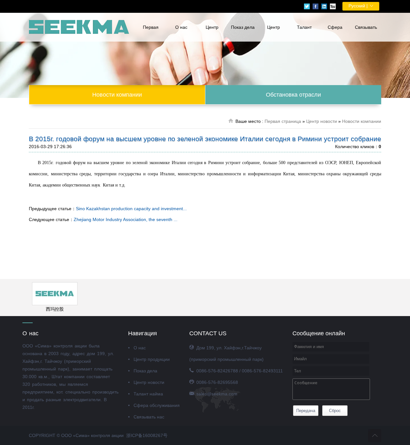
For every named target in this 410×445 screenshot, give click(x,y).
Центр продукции (212, 33)
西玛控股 (55, 309)
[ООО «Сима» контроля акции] (79, 27)
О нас (181, 27)
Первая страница (150, 33)
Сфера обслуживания (335, 33)
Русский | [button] (358, 5)
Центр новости (273, 33)
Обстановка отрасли (293, 94)
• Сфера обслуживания (154, 405)
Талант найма (304, 33)
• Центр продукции (149, 359)
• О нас (137, 347)
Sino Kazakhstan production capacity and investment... (131, 208)
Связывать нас (366, 33)
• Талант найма (145, 393)
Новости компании (117, 94)
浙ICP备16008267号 (147, 435)
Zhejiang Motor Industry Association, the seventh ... (125, 219)
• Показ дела (142, 370)
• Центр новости (146, 382)
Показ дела (243, 27)
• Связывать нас (146, 416)
